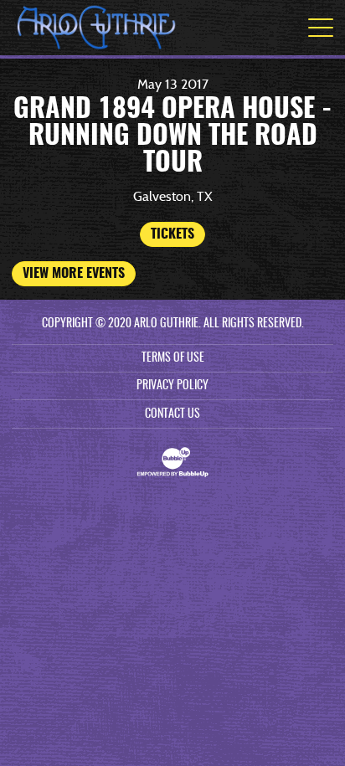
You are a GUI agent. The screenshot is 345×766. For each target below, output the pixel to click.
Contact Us (172, 414)
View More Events (74, 273)
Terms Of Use (173, 358)
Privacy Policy (172, 386)
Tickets (172, 234)
